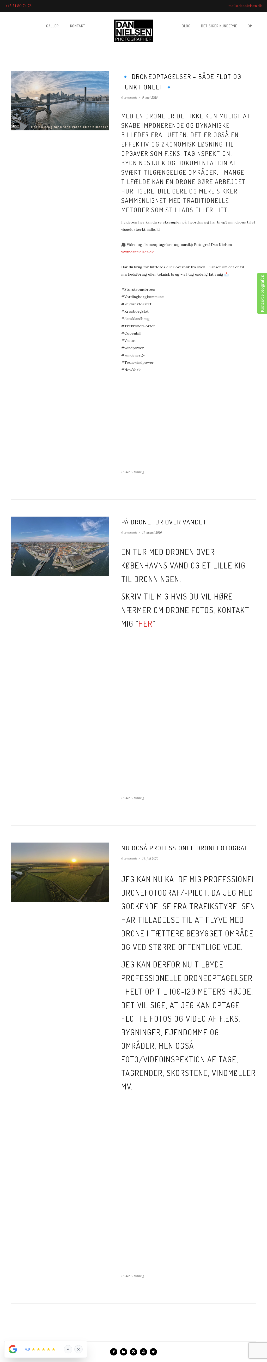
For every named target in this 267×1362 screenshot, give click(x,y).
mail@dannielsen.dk (245, 5)
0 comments (129, 97)
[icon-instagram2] (135, 1351)
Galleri (53, 26)
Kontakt (77, 26)
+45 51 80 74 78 (18, 5)
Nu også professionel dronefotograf (184, 848)
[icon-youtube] (145, 1351)
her (145, 623)
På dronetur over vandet (164, 522)
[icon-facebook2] (115, 1351)
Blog (186, 26)
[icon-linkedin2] (125, 1351)
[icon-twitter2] (153, 1351)
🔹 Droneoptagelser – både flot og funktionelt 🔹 (181, 81)
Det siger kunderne (219, 26)
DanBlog (137, 472)
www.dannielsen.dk (137, 252)
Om (250, 26)
